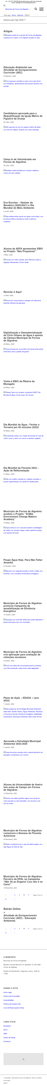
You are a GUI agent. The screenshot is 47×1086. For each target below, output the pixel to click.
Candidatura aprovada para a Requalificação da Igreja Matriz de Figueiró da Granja (22, 115)
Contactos (7, 1041)
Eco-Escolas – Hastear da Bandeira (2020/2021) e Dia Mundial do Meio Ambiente (18, 205)
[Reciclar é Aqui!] (23, 262)
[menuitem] (34, 9)
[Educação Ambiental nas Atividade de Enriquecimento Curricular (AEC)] (23, 37)
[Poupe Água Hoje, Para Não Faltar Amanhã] (23, 533)
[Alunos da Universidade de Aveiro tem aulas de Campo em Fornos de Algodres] (23, 755)
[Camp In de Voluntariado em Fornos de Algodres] (23, 129)
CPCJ (5, 1030)
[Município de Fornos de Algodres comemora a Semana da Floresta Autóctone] (23, 803)
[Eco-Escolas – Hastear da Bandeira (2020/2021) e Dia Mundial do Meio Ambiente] (23, 173)
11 (28, 895)
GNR (5, 1033)
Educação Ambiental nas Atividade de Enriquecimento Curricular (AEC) (20, 69)
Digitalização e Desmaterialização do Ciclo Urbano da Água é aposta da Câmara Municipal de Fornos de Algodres (23, 336)
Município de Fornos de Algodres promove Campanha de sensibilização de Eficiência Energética (22, 607)
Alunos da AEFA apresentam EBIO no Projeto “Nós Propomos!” (23, 250)
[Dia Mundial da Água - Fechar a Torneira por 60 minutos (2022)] (23, 395)
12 (5, 899)
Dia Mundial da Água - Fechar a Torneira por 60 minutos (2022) (21, 426)
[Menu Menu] (40, 9)
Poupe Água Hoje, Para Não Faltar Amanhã (22, 561)
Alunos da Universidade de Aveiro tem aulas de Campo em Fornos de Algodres (22, 787)
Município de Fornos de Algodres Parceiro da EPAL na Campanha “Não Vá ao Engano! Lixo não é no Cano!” (23, 880)
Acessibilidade (8, 1000)
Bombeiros (7, 1026)
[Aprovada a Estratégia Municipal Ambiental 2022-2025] (23, 716)
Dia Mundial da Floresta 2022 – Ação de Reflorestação (21, 469)
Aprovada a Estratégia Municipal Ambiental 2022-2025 (22, 742)
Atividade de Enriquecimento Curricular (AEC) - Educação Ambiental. (20, 918)
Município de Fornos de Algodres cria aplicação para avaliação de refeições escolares (22, 654)
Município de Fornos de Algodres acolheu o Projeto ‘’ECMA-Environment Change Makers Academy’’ (22, 515)
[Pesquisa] (34, 9)
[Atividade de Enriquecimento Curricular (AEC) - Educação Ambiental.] (4, 912)
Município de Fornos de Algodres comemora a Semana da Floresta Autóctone (22, 833)
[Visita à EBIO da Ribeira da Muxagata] (23, 351)
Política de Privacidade (11, 996)
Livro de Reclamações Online (21, 1007)
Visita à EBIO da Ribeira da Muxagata (19, 382)
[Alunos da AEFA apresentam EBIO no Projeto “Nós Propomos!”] (23, 221)
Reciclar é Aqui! (12, 292)
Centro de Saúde (9, 1037)
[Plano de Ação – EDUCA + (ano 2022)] (23, 668)
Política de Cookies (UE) (12, 1004)
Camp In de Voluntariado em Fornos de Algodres (19, 160)
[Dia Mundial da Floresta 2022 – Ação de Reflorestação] (23, 438)
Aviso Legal (7, 992)
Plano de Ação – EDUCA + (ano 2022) (21, 699)
